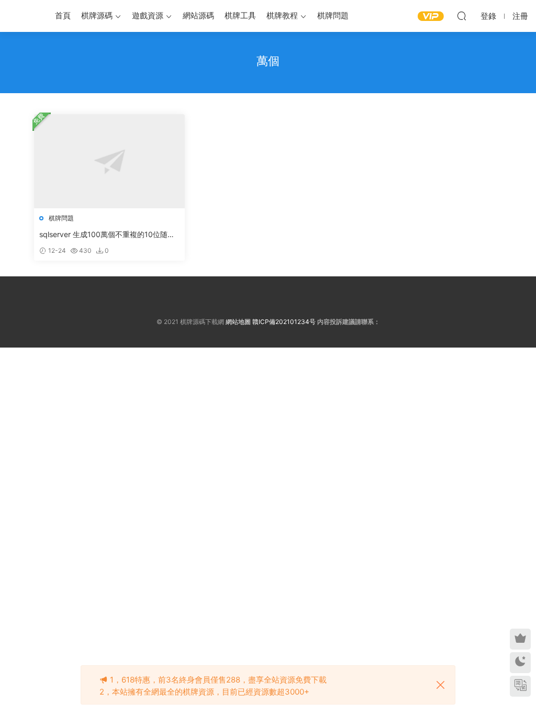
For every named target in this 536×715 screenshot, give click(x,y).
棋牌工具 (240, 15)
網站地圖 (238, 322)
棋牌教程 (282, 15)
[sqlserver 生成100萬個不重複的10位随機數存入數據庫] (109, 161)
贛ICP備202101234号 (284, 322)
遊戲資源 (147, 15)
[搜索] (461, 16)
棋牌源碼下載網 (23, 15)
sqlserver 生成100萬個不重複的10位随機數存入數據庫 (107, 235)
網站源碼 (198, 15)
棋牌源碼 (97, 15)
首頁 (63, 15)
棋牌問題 (333, 15)
